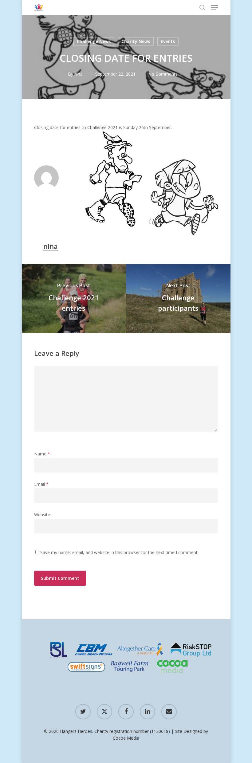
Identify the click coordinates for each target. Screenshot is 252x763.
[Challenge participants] (178, 298)
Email (41, 484)
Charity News (135, 41)
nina (78, 74)
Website (42, 514)
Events (168, 41)
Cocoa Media (126, 738)
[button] (214, 7)
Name (42, 454)
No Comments (163, 74)
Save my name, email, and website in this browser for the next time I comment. (119, 552)
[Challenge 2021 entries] (73, 298)
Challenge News (94, 41)
